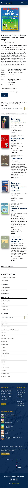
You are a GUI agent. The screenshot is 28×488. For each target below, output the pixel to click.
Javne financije (16, 159)
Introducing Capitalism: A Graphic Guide (19, 209)
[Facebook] (14, 479)
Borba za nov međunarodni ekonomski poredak (18, 121)
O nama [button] (3, 404)
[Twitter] (11, 479)
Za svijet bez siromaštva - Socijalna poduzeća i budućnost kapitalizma (18, 187)
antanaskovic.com (15, 483)
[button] (25, 2)
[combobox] (13, 108)
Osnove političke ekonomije (17, 240)
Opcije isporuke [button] (5, 453)
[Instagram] (17, 479)
